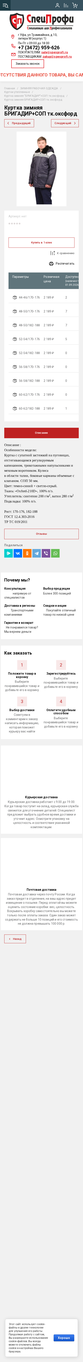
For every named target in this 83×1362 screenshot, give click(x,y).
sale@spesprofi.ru (54, 52)
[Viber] (46, 553)
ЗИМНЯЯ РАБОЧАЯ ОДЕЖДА (39, 88)
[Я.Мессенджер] (8, 553)
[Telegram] (36, 553)
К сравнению (65, 253)
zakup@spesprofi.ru (57, 56)
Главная (9, 88)
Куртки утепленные (17, 92)
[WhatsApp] (55, 553)
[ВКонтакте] (18, 553)
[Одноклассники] (27, 553)
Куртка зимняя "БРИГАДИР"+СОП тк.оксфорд (34, 95)
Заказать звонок (28, 63)
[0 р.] (74, 5)
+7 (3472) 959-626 (39, 48)
